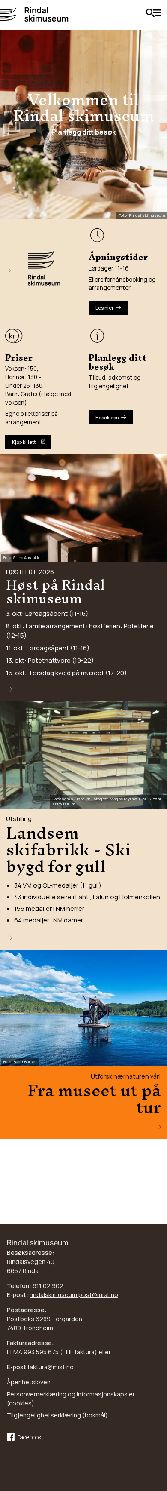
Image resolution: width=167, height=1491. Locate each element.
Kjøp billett (24, 442)
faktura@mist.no (50, 1367)
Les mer (104, 307)
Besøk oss (107, 417)
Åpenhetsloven (29, 1382)
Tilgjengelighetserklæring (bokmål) (57, 1415)
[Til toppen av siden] (156, 1466)
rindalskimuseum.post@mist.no (74, 1295)
